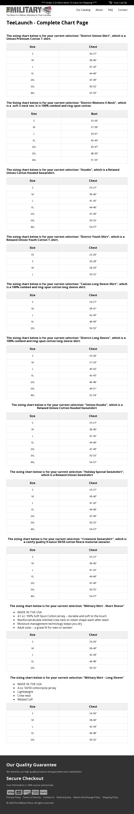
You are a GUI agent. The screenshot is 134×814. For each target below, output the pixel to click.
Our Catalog (83, 9)
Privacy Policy (13, 797)
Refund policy (64, 797)
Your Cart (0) (120, 2)
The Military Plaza (23, 802)
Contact (123, 9)
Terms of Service (32, 797)
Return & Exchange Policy (86, 797)
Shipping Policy (110, 797)
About (99, 9)
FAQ (110, 9)
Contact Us (48, 797)
